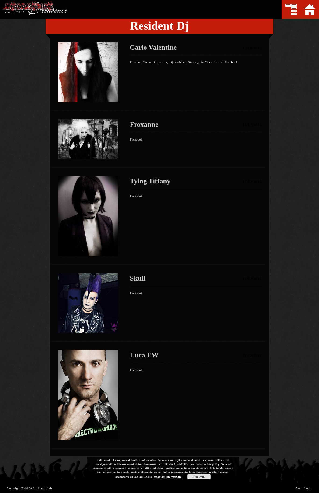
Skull (137, 278)
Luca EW (144, 355)
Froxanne (144, 124)
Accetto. (199, 477)
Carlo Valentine (153, 47)
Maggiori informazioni (167, 477)
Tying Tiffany (150, 181)
